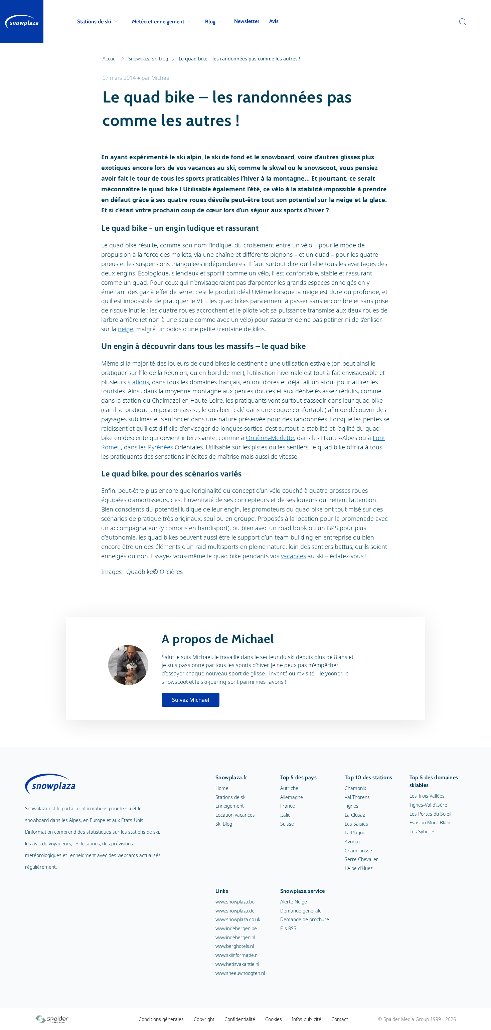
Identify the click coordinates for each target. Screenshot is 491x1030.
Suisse (287, 824)
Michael (161, 77)
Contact (339, 1019)
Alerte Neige (293, 901)
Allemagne (291, 797)
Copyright (204, 1019)
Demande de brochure (304, 919)
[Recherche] (461, 21)
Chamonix (355, 788)
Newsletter (246, 21)
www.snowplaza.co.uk (237, 919)
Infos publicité (306, 1019)
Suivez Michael (190, 699)
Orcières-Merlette (270, 438)
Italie (285, 815)
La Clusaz (355, 815)
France (287, 806)
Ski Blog (223, 824)
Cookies (273, 1019)
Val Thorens (357, 797)
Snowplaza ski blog (148, 58)
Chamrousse (358, 850)
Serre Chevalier (361, 859)
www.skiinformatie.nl (237, 955)
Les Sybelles (423, 831)
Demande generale (301, 910)
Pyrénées (160, 447)
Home (221, 788)
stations (138, 382)
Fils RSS (288, 928)
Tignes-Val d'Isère (428, 805)
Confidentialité (239, 1019)
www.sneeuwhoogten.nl (240, 973)
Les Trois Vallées (427, 796)
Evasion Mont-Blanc (431, 822)
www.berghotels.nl (234, 946)
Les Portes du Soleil (430, 814)
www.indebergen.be (236, 928)
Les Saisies (356, 824)
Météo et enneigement (158, 21)
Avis (274, 21)
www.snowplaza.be (235, 901)
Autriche (289, 788)
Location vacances (235, 815)
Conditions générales (161, 1019)
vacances (293, 556)
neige (125, 329)
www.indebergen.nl (235, 937)
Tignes (351, 806)
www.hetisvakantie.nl (237, 964)
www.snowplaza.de (235, 910)
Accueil (110, 58)
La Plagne (355, 832)
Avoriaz (352, 841)
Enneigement (229, 806)
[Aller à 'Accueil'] (21, 21)
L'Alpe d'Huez (358, 868)
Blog (210, 21)
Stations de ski (94, 21)
